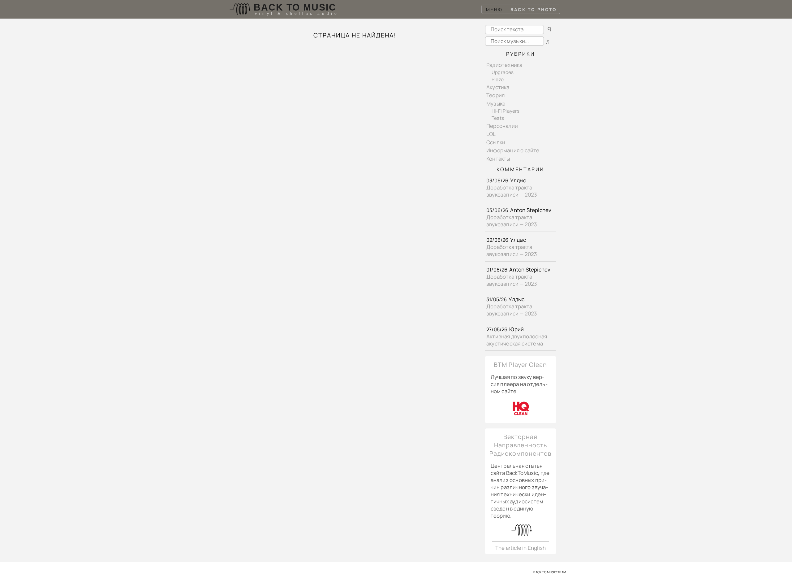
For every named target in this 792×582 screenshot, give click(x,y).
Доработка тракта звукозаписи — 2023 (511, 191)
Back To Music (295, 7)
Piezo (498, 79)
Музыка (495, 103)
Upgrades (503, 72)
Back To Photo (533, 9)
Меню (494, 9)
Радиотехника (504, 64)
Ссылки (495, 142)
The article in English (520, 547)
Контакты (498, 158)
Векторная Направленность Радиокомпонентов (520, 445)
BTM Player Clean (520, 364)
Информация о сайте (513, 150)
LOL (491, 133)
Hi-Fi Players (506, 111)
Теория (495, 95)
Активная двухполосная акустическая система (516, 340)
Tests (498, 118)
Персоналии (502, 125)
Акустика (498, 87)
